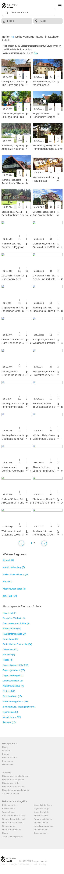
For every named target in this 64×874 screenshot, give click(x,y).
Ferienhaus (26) (10, 639)
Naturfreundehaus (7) (13, 686)
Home (5, 747)
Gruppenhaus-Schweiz (13, 822)
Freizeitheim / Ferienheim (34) (17, 644)
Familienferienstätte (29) (14, 634)
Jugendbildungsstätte (12, 836)
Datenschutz (8, 764)
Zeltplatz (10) (9, 722)
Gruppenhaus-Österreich (13, 819)
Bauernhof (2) (9, 613)
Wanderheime (8, 812)
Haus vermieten (9, 757)
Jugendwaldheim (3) (13, 680)
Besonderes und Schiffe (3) (16, 623)
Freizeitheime (8, 808)
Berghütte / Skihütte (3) (14, 618)
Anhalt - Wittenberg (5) (14, 567)
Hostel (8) (8, 660)
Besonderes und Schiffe (13, 815)
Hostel (5, 833)
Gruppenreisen (9, 826)
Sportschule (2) (10, 712)
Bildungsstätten (9, 805)
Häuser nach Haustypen (13, 786)
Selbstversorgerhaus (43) (15, 701)
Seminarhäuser (41, 829)
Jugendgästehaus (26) (14, 670)
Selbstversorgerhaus (44, 826)
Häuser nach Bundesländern (15, 776)
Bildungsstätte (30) (12, 628)
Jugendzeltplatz (41, 812)
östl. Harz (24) (10, 596)
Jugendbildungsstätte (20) (15, 665)
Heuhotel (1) (9, 654)
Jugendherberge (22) (13, 675)
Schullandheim (41, 822)
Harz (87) (7, 581)
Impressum (7, 761)
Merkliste (6, 750)
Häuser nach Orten (11, 783)
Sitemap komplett (10, 793)
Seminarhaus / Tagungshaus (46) (19, 706)
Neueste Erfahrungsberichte (15, 790)
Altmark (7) (8, 560)
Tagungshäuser (41, 833)
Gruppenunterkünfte (11, 829)
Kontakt (6, 754)
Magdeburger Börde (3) (14, 588)
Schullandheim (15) (12, 696)
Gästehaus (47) (10, 649)
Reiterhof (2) (9, 691)
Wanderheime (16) (12, 717)
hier (35, 53)
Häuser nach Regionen (13, 779)
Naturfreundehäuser (43, 819)
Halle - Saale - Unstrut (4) (15, 574)
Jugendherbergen (42, 808)
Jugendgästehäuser (43, 805)
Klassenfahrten (41, 815)
